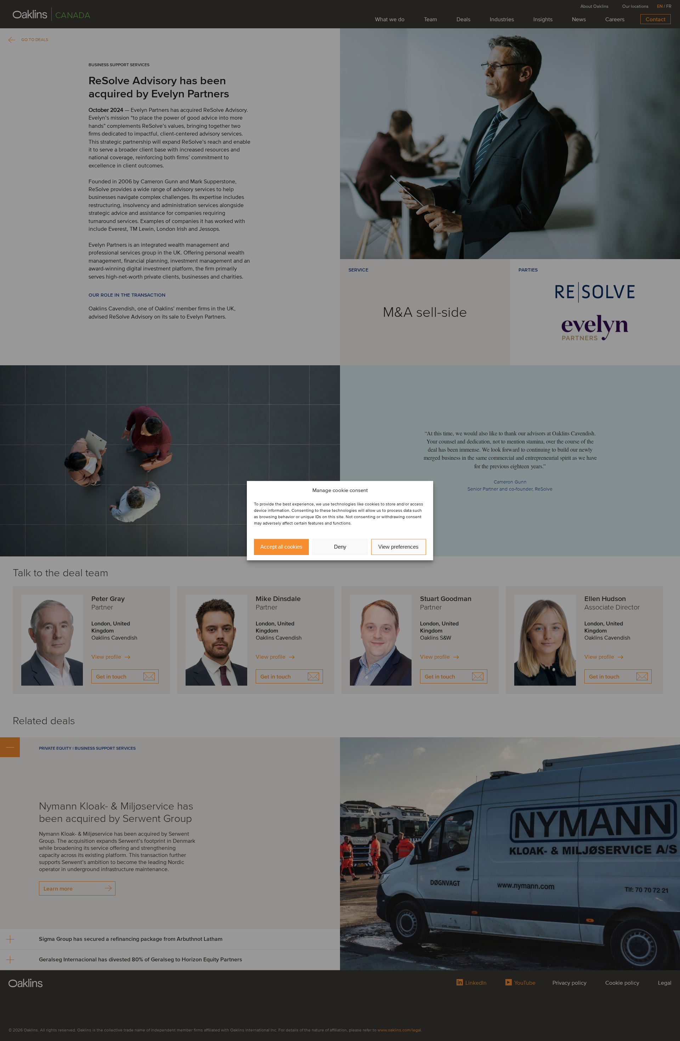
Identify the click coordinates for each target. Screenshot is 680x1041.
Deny (340, 547)
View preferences (398, 547)
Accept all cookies (281, 547)
